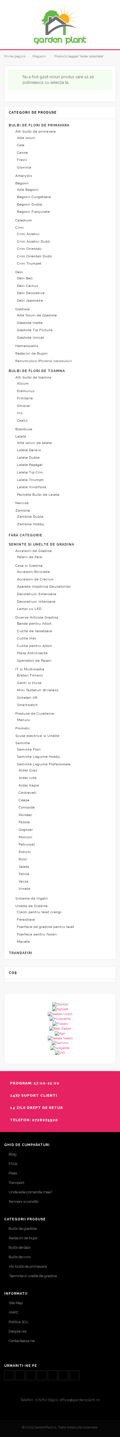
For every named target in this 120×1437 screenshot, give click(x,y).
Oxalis (22, 420)
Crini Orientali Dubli (34, 256)
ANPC (13, 1312)
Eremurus (26, 391)
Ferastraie (26, 920)
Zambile (22, 510)
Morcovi (25, 837)
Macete (23, 942)
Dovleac (25, 815)
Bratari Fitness (30, 675)
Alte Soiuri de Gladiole (37, 315)
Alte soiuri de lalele (34, 443)
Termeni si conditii (24, 1201)
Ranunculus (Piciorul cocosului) (43, 361)
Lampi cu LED (29, 609)
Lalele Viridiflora (31, 487)
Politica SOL (18, 1322)
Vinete (24, 889)
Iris (20, 413)
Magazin (39, 56)
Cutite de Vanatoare (34, 631)
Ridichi (25, 852)
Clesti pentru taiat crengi (39, 912)
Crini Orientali (29, 249)
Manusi (23, 720)
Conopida (27, 807)
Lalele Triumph (30, 480)
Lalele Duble (28, 458)
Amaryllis (23, 176)
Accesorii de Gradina (33, 551)
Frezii (22, 160)
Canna (22, 153)
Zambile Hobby (30, 524)
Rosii (23, 859)
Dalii (19, 272)
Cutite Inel (26, 638)
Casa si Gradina (29, 566)
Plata (13, 1173)
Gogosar (26, 830)
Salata (24, 867)
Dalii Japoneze (30, 300)
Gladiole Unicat (30, 337)
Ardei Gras (28, 770)
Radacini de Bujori (31, 353)
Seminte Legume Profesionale (44, 764)
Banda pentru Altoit (34, 623)
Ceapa (24, 800)
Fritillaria (25, 398)
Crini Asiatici (28, 234)
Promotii (22, 728)
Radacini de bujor (23, 1238)
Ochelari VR (27, 698)
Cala (21, 145)
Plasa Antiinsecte (32, 653)
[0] (109, 41)
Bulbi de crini (20, 1257)
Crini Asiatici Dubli (33, 241)
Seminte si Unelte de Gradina (41, 544)
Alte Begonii (28, 190)
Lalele (20, 436)
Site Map (16, 1303)
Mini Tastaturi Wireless (38, 690)
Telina (24, 874)
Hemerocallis (27, 346)
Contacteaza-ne (22, 1341)
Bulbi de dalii (19, 1247)
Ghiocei (23, 406)
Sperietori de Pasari (34, 661)
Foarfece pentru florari (37, 934)
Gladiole (22, 309)
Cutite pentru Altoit (34, 646)
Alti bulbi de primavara (35, 131)
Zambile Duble (30, 517)
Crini (19, 227)
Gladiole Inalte (30, 323)
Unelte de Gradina (31, 906)
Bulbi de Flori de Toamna (37, 371)
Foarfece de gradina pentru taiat (45, 927)
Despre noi (18, 1331)
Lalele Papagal (30, 465)
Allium (23, 383)
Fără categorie (25, 535)
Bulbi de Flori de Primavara (39, 125)
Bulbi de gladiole (23, 1228)
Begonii (22, 183)
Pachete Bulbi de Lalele (38, 495)
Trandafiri (20, 953)
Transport (16, 1183)
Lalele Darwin (29, 450)
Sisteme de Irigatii (31, 898)
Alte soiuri (26, 138)
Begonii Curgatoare (34, 197)
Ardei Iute (28, 778)
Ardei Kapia (29, 785)
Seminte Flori (29, 749)
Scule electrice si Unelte (37, 736)
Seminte (22, 743)
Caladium (23, 220)
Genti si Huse (29, 683)
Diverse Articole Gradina (36, 617)
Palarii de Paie (29, 557)
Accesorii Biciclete (33, 572)
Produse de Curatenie (34, 713)
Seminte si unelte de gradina (33, 1276)
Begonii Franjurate (33, 212)
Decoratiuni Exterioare (36, 594)
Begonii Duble (29, 204)
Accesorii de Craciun (35, 579)
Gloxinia (24, 167)
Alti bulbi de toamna (33, 377)
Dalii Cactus (27, 286)
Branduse (23, 429)
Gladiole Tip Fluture (35, 330)
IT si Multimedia (29, 669)
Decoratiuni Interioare (36, 601)
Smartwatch (27, 705)
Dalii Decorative (31, 293)
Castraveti (28, 793)
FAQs (13, 1164)
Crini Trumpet (29, 263)
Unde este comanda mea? (30, 1192)
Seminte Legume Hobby (38, 757)
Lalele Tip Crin (30, 472)
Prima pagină (14, 56)
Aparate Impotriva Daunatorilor (44, 586)
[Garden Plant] (60, 24)
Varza (23, 881)
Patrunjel (27, 844)
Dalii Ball (25, 278)
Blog (12, 1154)
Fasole (24, 822)
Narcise (22, 503)
